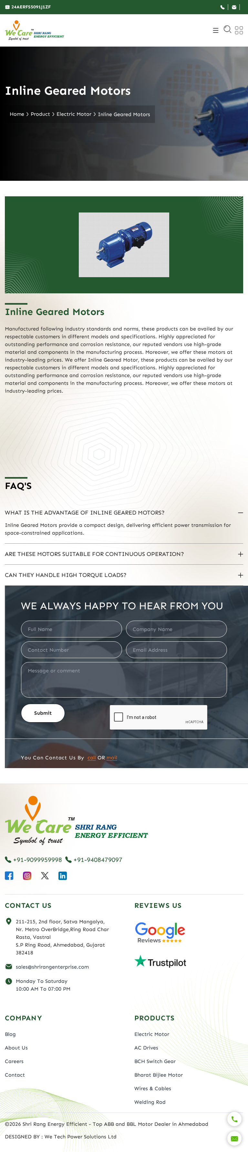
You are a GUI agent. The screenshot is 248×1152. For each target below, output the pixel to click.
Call (92, 758)
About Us (16, 1048)
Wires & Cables (152, 1088)
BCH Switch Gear (155, 1061)
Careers (14, 1061)
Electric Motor (74, 114)
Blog (10, 1034)
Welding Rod (150, 1102)
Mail (112, 758)
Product (40, 114)
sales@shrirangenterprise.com (52, 967)
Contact (15, 1075)
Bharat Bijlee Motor (158, 1075)
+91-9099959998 (37, 860)
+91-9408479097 (97, 860)
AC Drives (146, 1048)
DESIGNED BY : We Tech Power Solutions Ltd (61, 1137)
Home (17, 114)
